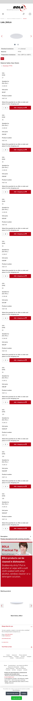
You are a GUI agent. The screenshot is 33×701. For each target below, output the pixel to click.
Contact (8, 655)
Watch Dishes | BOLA (16, 615)
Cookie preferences (20, 657)
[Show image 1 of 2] (15, 44)
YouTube (23, 656)
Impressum (14, 655)
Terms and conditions (7, 656)
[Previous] (2, 36)
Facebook (16, 656)
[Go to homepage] (16, 7)
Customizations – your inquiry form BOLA (18, 665)
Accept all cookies (16, 698)
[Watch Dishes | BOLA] (16, 603)
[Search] (23, 14)
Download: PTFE (7, 66)
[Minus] (3, 108)
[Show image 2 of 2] (18, 44)
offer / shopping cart (19, 107)
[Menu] (3, 14)
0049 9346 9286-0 (9, 634)
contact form (5, 642)
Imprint (22, 667)
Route (5, 665)
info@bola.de (7, 635)
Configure (23, 693)
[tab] (16, 537)
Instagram (29, 656)
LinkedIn (12, 657)
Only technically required (12, 693)
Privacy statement (23, 655)
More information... (16, 690)
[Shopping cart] (30, 14)
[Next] (31, 36)
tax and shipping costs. (9, 677)
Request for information (13, 667)
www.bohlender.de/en (6, 638)
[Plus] (7, 108)
